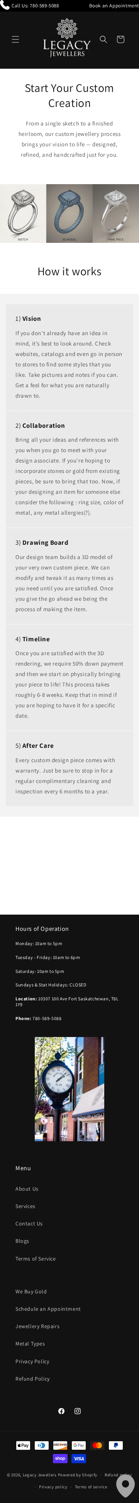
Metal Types (30, 1343)
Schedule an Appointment (48, 1308)
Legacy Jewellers (40, 1475)
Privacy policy (53, 1486)
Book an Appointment (114, 5)
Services (25, 1206)
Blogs (22, 1240)
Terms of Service (35, 1258)
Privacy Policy (32, 1361)
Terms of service (91, 1486)
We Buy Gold (31, 1291)
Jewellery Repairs (37, 1326)
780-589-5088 (44, 5)
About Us (27, 1188)
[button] (15, 39)
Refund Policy (32, 1378)
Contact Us (29, 1223)
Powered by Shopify (78, 1475)
